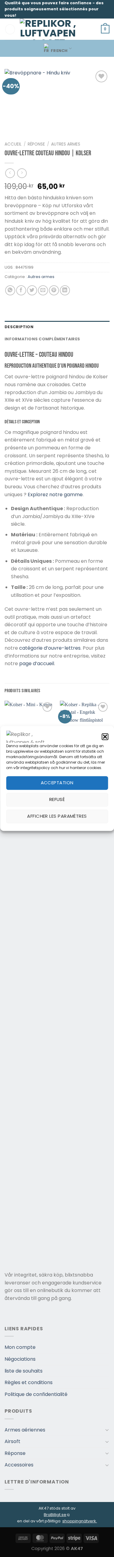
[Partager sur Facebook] (21, 290)
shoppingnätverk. (79, 1521)
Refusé (57, 799)
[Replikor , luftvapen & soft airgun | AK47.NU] (48, 29)
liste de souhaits (24, 1370)
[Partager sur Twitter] (32, 290)
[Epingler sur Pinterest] (54, 290)
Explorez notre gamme (55, 494)
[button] (105, 737)
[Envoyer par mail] (43, 290)
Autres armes (65, 144)
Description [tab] (19, 326)
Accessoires (19, 1464)
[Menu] (10, 29)
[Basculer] (107, 1429)
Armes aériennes (25, 1429)
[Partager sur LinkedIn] (65, 290)
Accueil (13, 144)
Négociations (20, 1359)
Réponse (36, 144)
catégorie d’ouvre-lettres (50, 647)
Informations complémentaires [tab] (42, 339)
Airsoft (12, 1441)
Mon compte (20, 1347)
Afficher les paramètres (57, 816)
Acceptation (57, 783)
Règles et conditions (29, 1382)
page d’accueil (36, 663)
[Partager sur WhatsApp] (10, 290)
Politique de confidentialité (36, 1394)
